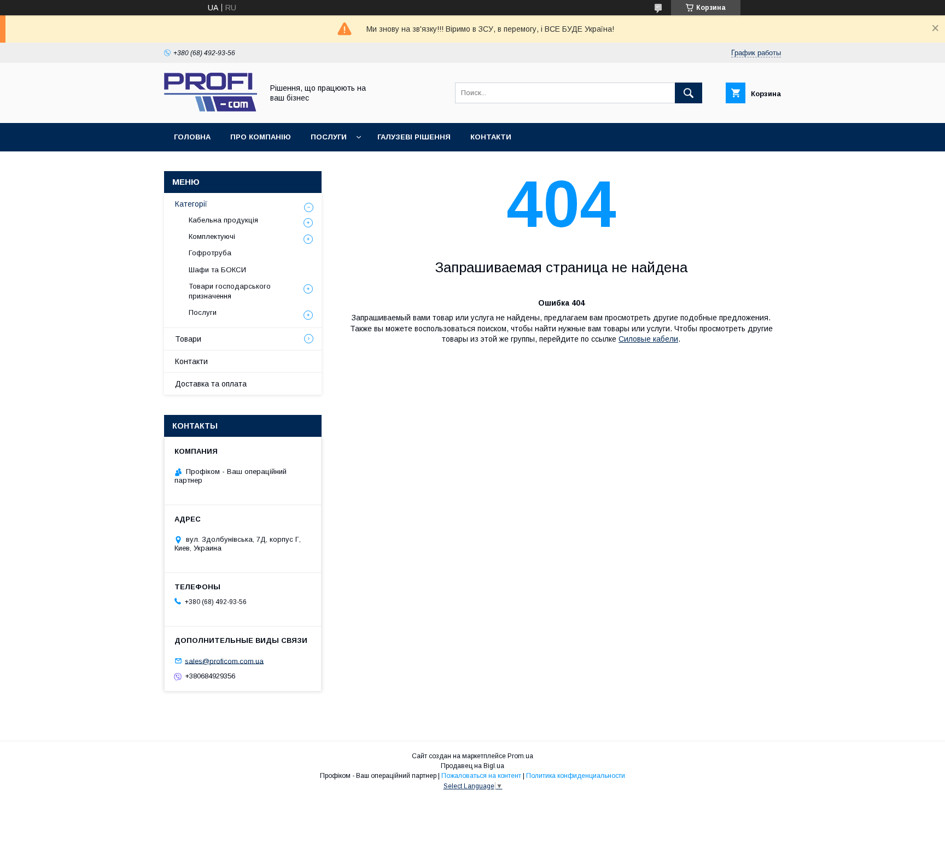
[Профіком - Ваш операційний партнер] (210, 108)
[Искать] (688, 93)
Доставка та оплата (211, 383)
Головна (192, 137)
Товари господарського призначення (230, 291)
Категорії (191, 204)
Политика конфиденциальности (575, 776)
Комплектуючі (212, 236)
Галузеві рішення (414, 137)
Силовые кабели (648, 339)
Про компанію (260, 137)
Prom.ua (520, 756)
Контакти (490, 137)
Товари (188, 339)
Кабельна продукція (223, 220)
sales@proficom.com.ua (224, 661)
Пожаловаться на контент (481, 776)
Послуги (329, 137)
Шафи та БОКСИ (217, 270)
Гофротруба (210, 253)
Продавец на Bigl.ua (472, 766)
